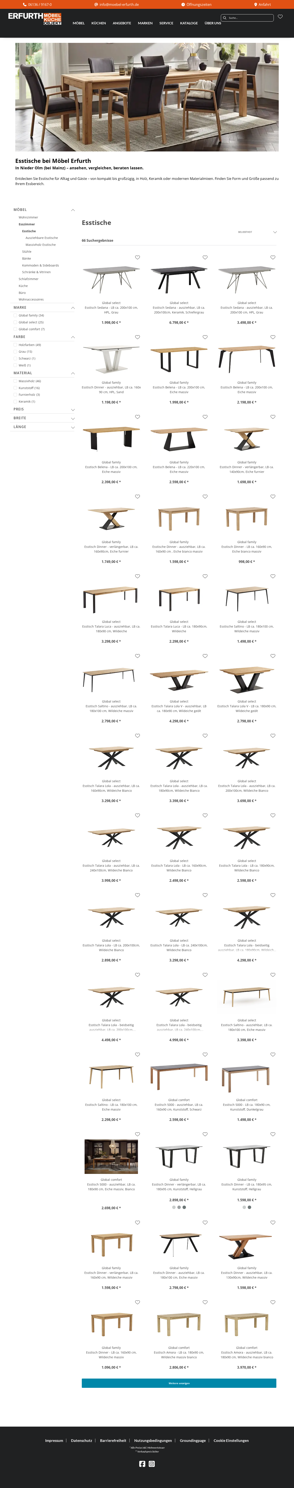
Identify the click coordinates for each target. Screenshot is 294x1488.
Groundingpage (193, 1440)
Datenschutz (81, 1440)
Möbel (20, 209)
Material (23, 373)
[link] (79, 23)
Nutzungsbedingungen (153, 1440)
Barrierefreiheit (113, 1440)
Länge (20, 426)
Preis (19, 409)
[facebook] (142, 1464)
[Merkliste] (280, 16)
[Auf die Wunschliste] (137, 257)
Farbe (19, 336)
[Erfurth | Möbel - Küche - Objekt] (35, 19)
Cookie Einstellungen (231, 1440)
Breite (20, 418)
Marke (20, 307)
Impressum (54, 1440)
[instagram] (152, 1464)
